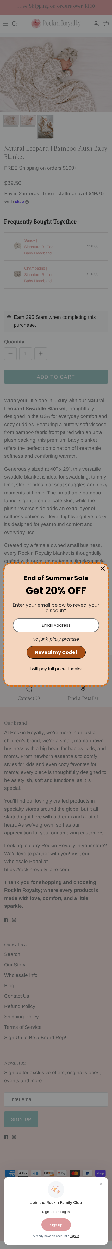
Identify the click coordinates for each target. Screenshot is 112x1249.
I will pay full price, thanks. (56, 669)
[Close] (102, 568)
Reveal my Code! (56, 652)
